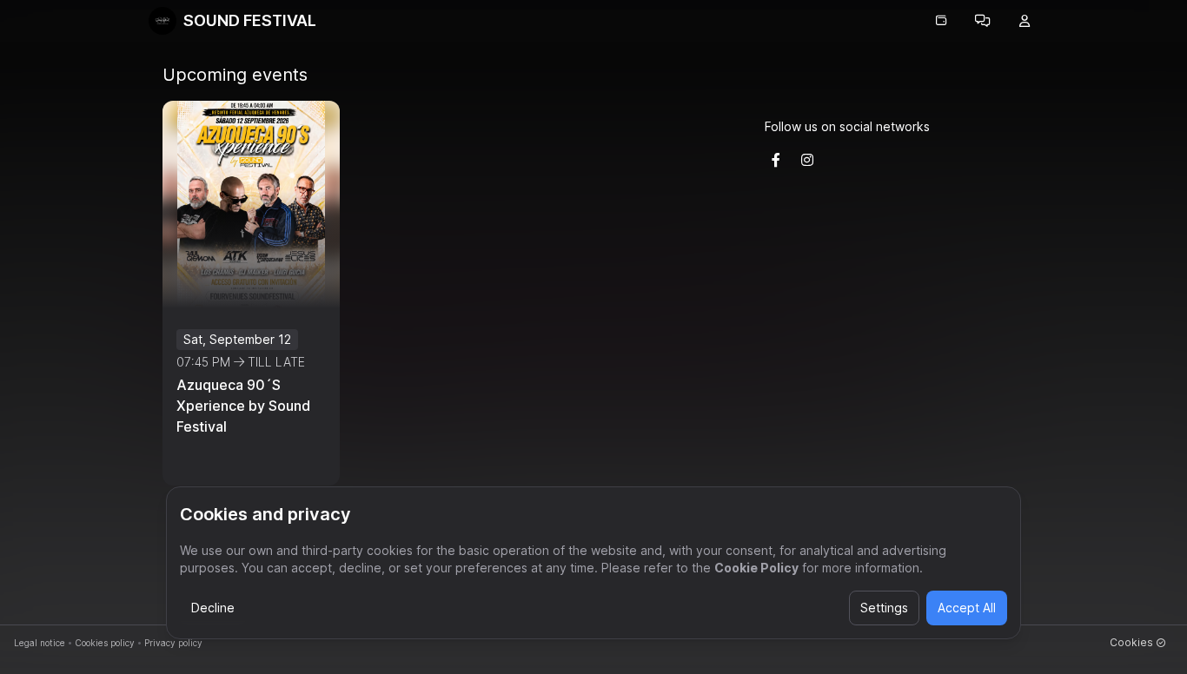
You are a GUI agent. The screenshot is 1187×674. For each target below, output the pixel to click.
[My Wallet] (941, 21)
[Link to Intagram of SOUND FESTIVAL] (807, 159)
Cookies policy (105, 643)
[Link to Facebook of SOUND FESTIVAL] (776, 159)
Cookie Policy (756, 567)
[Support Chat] (983, 21)
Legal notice (39, 643)
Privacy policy (173, 643)
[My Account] (1024, 21)
